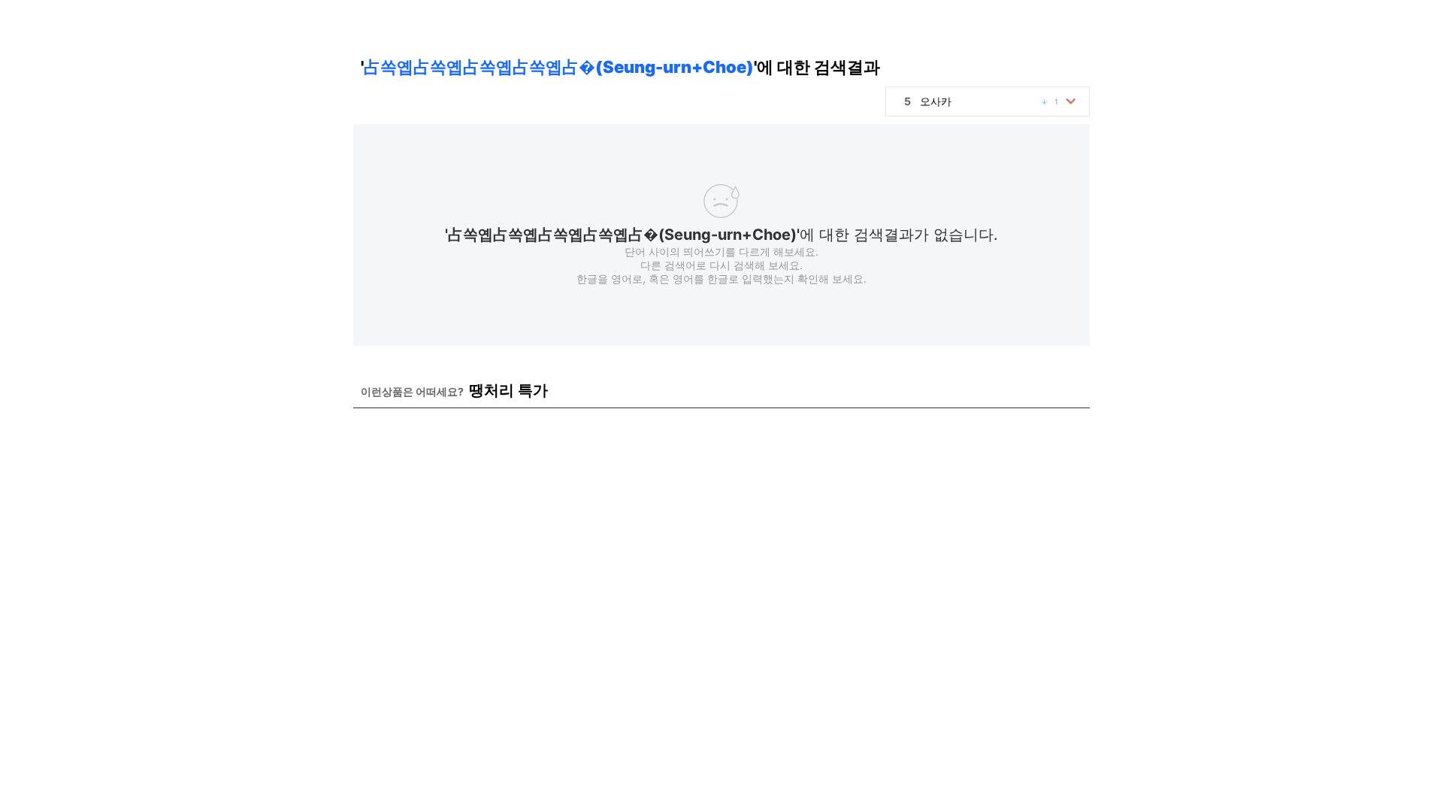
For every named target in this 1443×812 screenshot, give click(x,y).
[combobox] (987, 101)
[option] (991, 101)
